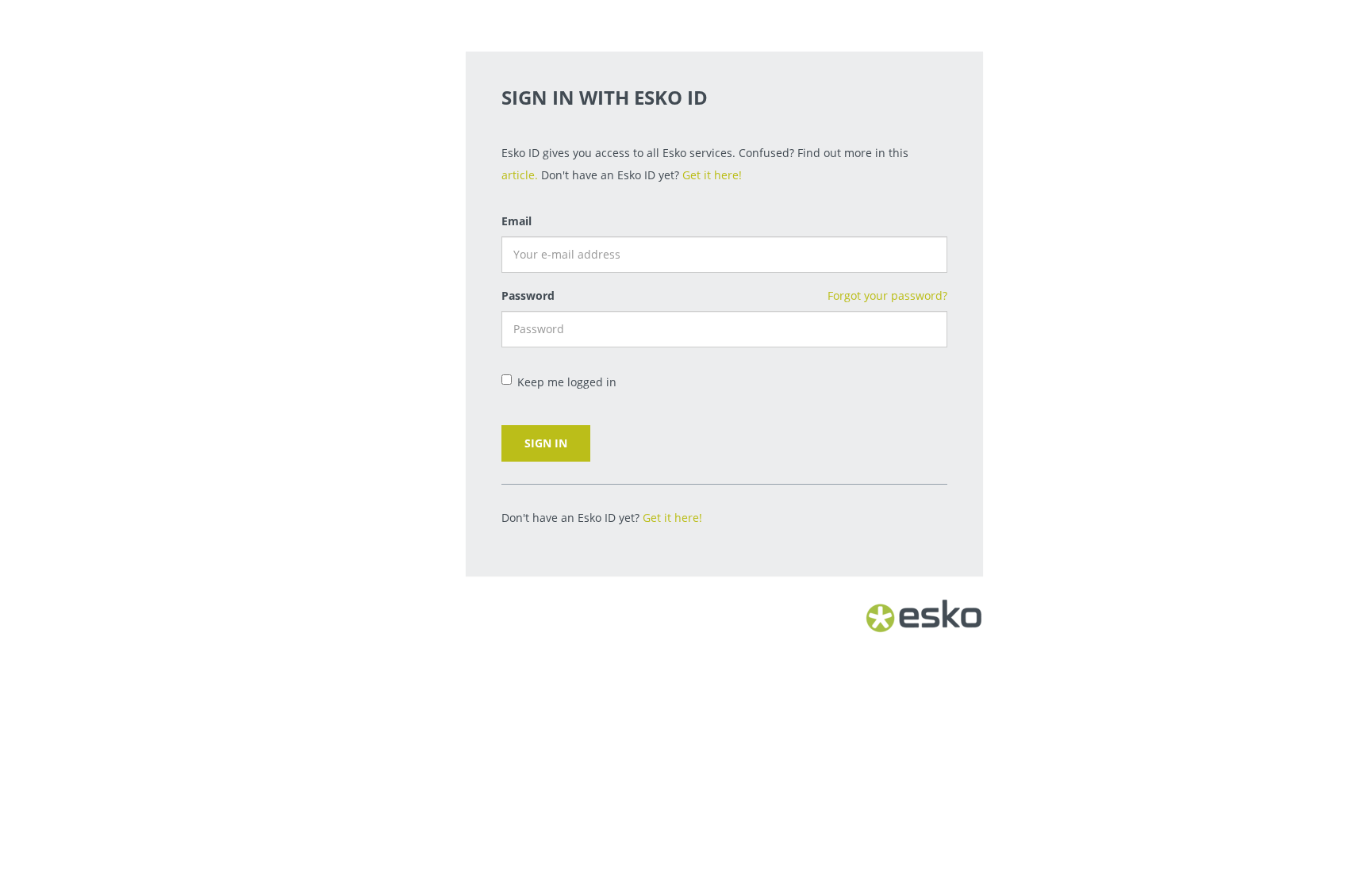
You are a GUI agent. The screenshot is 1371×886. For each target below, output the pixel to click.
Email (516, 220)
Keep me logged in (566, 381)
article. (519, 174)
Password (528, 295)
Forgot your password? (887, 295)
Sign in (545, 443)
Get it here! (712, 174)
